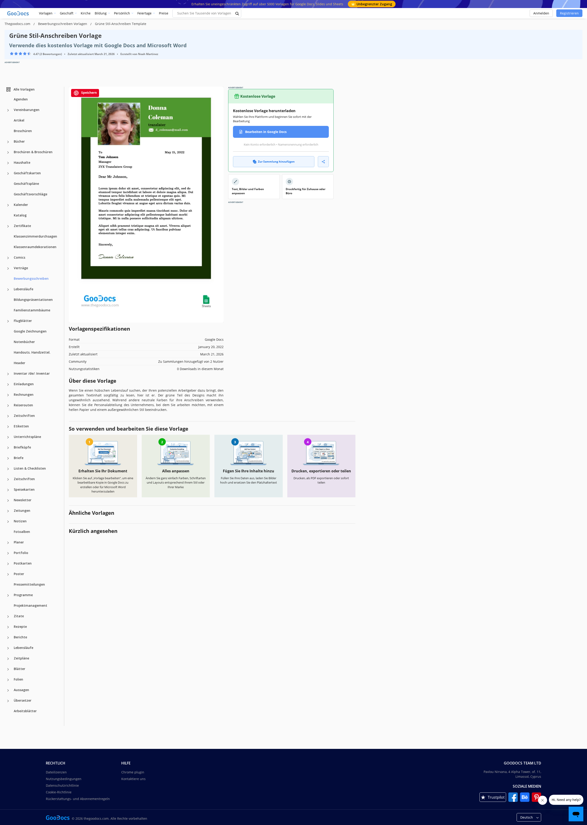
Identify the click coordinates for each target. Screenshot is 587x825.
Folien (18, 679)
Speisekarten (24, 489)
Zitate (19, 616)
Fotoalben (22, 531)
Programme (23, 595)
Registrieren (569, 13)
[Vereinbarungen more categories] (8, 110)
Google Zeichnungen (30, 331)
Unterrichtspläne (27, 437)
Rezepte (20, 626)
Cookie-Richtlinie (59, 792)
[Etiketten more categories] (8, 426)
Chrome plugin (132, 772)
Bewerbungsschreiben (31, 278)
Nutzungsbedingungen (63, 779)
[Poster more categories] (8, 574)
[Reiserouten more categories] (8, 405)
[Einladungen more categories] (8, 384)
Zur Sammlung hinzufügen (276, 161)
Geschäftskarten (27, 173)
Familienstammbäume (32, 310)
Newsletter (22, 500)
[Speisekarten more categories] (8, 490)
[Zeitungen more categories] (8, 511)
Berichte (20, 637)
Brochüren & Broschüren (33, 152)
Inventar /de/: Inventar (32, 373)
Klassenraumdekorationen (35, 247)
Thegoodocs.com (18, 24)
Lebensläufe (23, 289)
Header (19, 363)
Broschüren (23, 131)
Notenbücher (24, 342)
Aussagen (21, 690)
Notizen (20, 521)
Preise (163, 13)
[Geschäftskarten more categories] (8, 173)
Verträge (21, 268)
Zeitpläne (21, 658)
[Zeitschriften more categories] (8, 416)
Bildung (101, 13)
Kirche (86, 13)
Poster (19, 574)
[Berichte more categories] (8, 637)
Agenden (21, 99)
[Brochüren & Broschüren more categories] (8, 152)
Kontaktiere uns (133, 779)
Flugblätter (23, 320)
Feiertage (144, 13)
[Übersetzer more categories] (8, 701)
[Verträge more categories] (8, 268)
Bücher (19, 141)
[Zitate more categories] (8, 616)
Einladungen (24, 384)
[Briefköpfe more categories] (8, 447)
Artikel (19, 120)
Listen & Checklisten (30, 468)
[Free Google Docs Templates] (18, 13)
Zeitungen (22, 510)
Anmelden (541, 13)
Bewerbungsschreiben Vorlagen (63, 24)
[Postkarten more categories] (8, 563)
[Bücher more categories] (8, 141)
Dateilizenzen (56, 772)
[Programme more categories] (8, 595)
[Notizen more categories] (8, 521)
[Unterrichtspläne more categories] (8, 437)
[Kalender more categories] (8, 205)
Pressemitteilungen (29, 584)
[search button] (237, 13)
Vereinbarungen (26, 110)
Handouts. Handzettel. (32, 352)
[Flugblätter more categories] (8, 321)
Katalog (20, 215)
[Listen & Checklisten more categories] (8, 468)
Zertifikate (22, 226)
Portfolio (21, 553)
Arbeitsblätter (25, 711)
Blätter (19, 669)
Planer (19, 542)
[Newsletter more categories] (8, 500)
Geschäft (66, 13)
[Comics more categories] (8, 258)
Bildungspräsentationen (33, 299)
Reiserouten (23, 405)
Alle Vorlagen (24, 89)
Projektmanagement (30, 605)
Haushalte (22, 162)
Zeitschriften (24, 415)
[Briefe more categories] (8, 458)
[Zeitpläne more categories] (8, 658)
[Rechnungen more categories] (8, 395)
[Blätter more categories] (8, 669)
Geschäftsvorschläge (30, 194)
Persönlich (122, 13)
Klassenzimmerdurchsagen (35, 236)
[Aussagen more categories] (8, 690)
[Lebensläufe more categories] (8, 289)
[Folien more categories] (8, 679)
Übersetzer (22, 700)
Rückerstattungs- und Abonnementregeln (78, 799)
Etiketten (21, 426)
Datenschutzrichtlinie (62, 785)
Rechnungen (23, 394)
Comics (19, 257)
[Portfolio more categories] (8, 553)
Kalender (21, 204)
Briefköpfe (22, 447)
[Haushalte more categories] (8, 163)
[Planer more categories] (8, 542)
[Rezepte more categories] (8, 627)
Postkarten (23, 563)
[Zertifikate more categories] (8, 226)
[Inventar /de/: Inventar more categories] (8, 374)
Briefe (18, 458)
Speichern (88, 92)
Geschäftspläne (26, 183)
